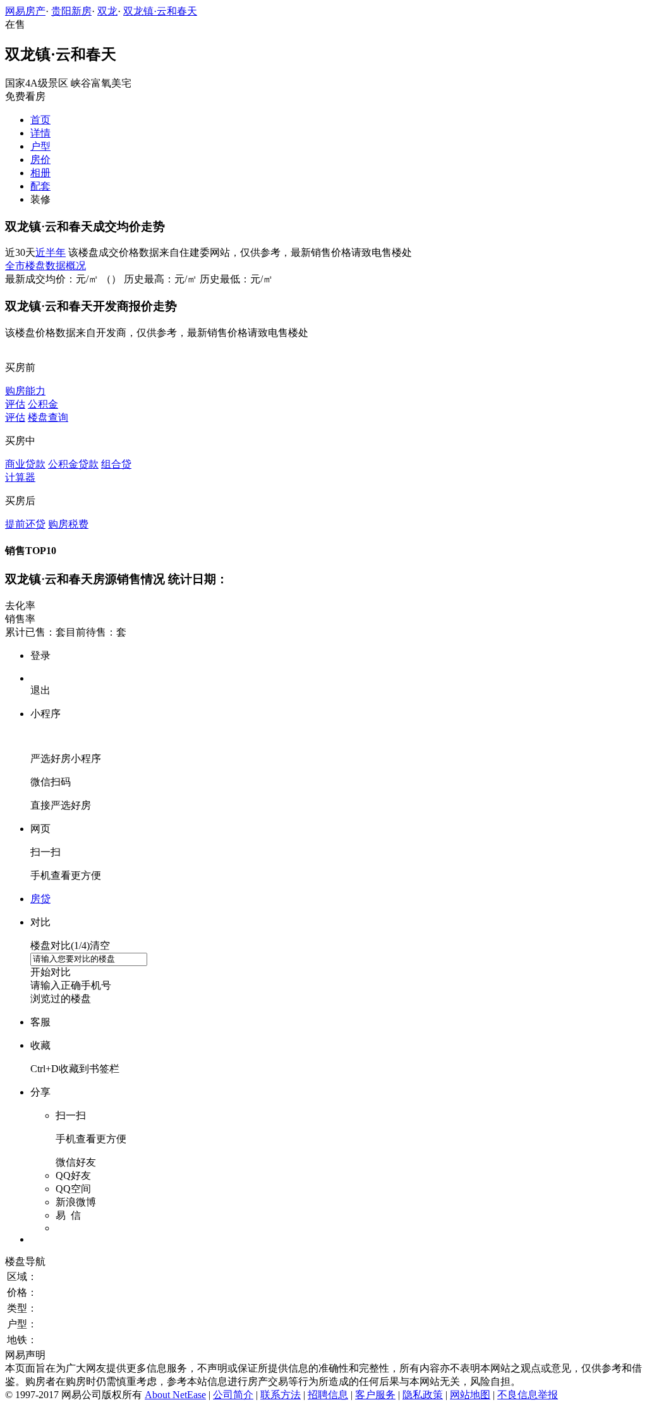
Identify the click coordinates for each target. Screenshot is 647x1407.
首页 (40, 119)
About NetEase (175, 1394)
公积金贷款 (73, 464)
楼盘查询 (48, 417)
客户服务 (375, 1394)
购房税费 (68, 524)
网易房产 (25, 11)
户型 (40, 146)
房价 (40, 159)
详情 (40, 133)
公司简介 (233, 1394)
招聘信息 (328, 1394)
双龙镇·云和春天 (160, 11)
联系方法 (280, 1394)
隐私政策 (422, 1394)
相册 (40, 172)
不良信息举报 (527, 1394)
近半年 (50, 252)
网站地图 (470, 1394)
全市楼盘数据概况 (45, 265)
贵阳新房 (71, 11)
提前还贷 (25, 524)
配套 (40, 186)
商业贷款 (25, 464)
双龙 (107, 11)
